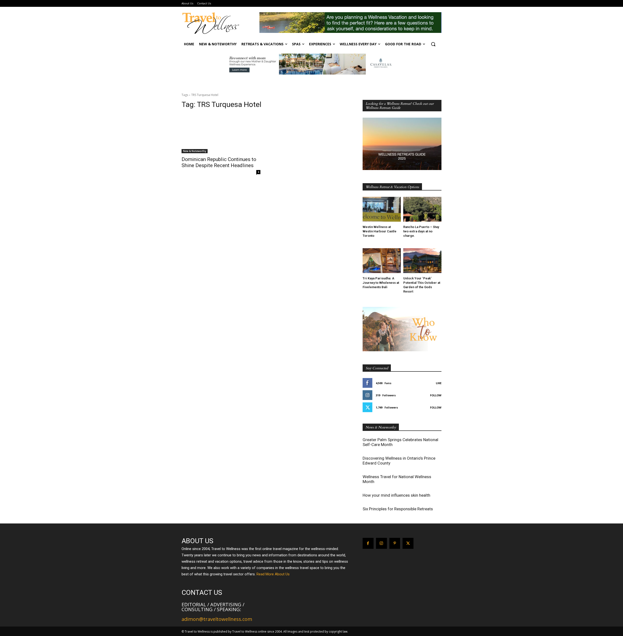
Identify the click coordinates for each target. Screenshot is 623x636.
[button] (433, 44)
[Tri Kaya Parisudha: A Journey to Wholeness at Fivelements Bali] (382, 260)
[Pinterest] (394, 543)
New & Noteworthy (194, 151)
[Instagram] (381, 543)
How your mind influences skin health (396, 495)
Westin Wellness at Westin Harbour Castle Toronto (379, 231)
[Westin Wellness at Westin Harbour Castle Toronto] (382, 209)
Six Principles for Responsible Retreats (398, 508)
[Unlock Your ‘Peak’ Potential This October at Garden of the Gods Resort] (422, 260)
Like (438, 383)
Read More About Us (273, 574)
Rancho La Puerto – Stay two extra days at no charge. (421, 231)
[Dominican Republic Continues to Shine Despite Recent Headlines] (221, 133)
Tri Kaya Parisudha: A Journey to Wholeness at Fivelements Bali (381, 282)
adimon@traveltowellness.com (217, 619)
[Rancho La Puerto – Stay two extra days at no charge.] (422, 209)
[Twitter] (408, 543)
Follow (435, 395)
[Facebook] (368, 543)
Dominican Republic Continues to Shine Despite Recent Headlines (219, 162)
